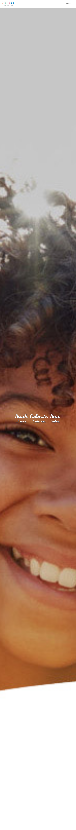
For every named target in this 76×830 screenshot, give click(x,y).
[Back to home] (8, 3)
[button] (70, 4)
